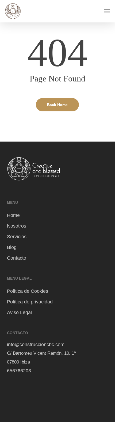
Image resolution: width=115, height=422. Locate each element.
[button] (107, 11)
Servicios (16, 236)
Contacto (16, 258)
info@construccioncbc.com (35, 344)
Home (13, 215)
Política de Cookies (27, 291)
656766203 (19, 370)
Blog (12, 247)
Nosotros (16, 226)
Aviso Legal (19, 312)
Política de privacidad (30, 301)
